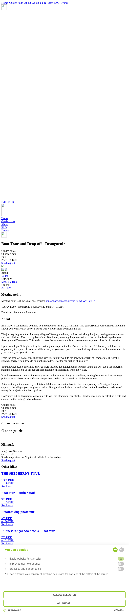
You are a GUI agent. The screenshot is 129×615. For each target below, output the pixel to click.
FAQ (57, 2)
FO (121, 549)
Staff (51, 2)
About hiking (40, 2)
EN (115, 549)
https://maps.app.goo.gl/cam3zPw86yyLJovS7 (70, 300)
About (28, 2)
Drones (65, 2)
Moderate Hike (9, 281)
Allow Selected (64, 594)
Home (5, 2)
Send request (8, 263)
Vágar (4, 275)
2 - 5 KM (6, 288)
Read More (14, 610)
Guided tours (16, 2)
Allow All (64, 603)
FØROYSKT (8, 202)
